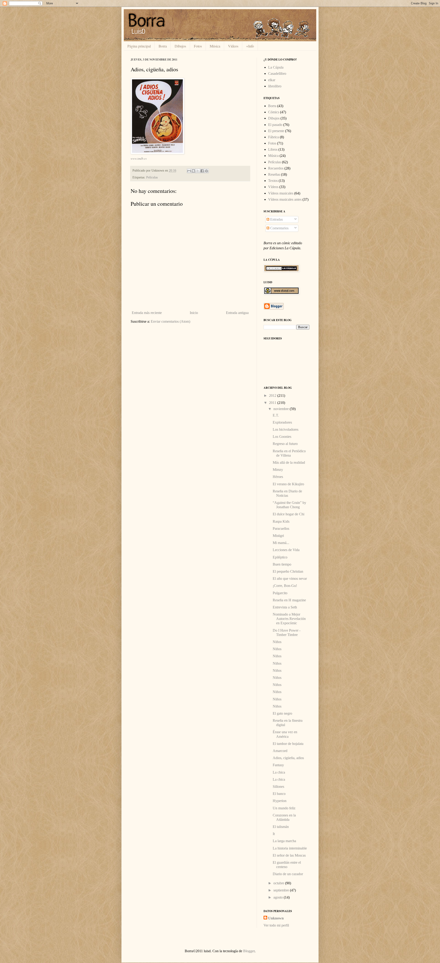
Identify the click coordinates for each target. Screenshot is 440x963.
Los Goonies (282, 436)
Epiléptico (280, 557)
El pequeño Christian (288, 571)
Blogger (249, 951)
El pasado (275, 125)
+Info (250, 46)
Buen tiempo (282, 564)
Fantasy (278, 765)
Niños (277, 642)
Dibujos (180, 46)
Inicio (194, 313)
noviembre (281, 409)
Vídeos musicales (280, 193)
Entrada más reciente (147, 313)
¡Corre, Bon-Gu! (285, 586)
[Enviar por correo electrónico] (189, 171)
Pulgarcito (280, 593)
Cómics (273, 112)
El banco (279, 794)
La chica (279, 772)
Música (215, 46)
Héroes (278, 477)
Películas (152, 177)
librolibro (274, 86)
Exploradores (282, 422)
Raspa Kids (281, 521)
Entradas (276, 219)
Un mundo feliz (284, 808)
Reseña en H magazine (289, 600)
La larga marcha (284, 841)
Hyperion (279, 801)
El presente (276, 131)
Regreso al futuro (285, 444)
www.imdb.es (139, 158)
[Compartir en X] (197, 171)
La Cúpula (275, 67)
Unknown (276, 918)
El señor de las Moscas (289, 855)
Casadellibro (277, 73)
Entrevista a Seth (285, 607)
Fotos (198, 46)
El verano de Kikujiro (288, 484)
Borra (163, 46)
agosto (278, 897)
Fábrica (273, 137)
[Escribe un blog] (193, 171)
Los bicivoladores (285, 429)
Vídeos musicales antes (285, 199)
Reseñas (274, 174)
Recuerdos (275, 168)
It (274, 834)
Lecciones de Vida (286, 550)
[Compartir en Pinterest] (206, 171)
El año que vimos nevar (290, 578)
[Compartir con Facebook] (202, 171)
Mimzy (278, 470)
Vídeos (233, 46)
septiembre (281, 890)
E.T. (276, 415)
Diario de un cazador (288, 874)
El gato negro (282, 713)
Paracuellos (281, 528)
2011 (273, 403)
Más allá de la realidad (289, 462)
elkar (271, 80)
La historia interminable (290, 848)
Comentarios (279, 228)
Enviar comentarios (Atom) (170, 321)
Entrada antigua (237, 313)
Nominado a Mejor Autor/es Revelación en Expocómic (289, 618)
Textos (273, 181)
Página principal (139, 46)
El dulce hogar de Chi (288, 514)
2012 (273, 395)
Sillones (278, 786)
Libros (273, 149)
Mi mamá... (281, 543)
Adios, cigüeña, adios (288, 758)
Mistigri (278, 536)
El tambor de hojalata (288, 744)
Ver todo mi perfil (276, 925)
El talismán (281, 827)
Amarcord (280, 751)
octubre (279, 883)
